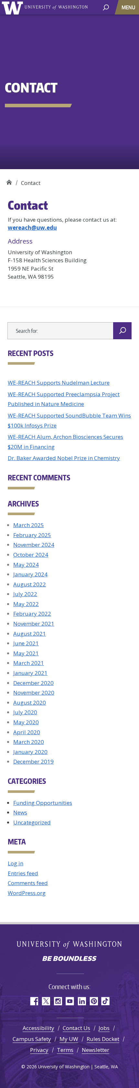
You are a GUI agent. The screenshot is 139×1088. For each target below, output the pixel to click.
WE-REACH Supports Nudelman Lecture (59, 382)
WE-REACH (9, 181)
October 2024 (30, 554)
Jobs (104, 1028)
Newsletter (95, 1050)
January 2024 (30, 574)
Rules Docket (103, 1039)
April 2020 (26, 732)
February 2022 (32, 613)
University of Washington (13, 7)
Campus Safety (32, 1039)
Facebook (33, 1001)
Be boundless (69, 959)
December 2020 (33, 683)
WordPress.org (27, 893)
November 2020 (33, 692)
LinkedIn (81, 1001)
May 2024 (26, 564)
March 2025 (28, 525)
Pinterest (93, 1001)
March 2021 (28, 663)
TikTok (105, 1001)
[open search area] (106, 7)
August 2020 (29, 702)
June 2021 (26, 643)
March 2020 (28, 742)
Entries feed (23, 873)
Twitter (45, 1001)
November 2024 (33, 544)
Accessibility (38, 1028)
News (20, 812)
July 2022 (25, 594)
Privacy (39, 1050)
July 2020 (25, 712)
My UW (68, 1039)
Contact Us (76, 1028)
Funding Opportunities (42, 802)
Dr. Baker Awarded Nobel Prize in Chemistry (64, 458)
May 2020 (26, 722)
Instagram (57, 1001)
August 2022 (29, 584)
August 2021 (29, 633)
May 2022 (26, 604)
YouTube (69, 1001)
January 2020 (30, 752)
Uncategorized (32, 822)
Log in (15, 863)
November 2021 (33, 623)
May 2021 (26, 653)
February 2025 (32, 535)
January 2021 (30, 673)
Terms (65, 1050)
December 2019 (33, 761)
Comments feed (28, 883)
